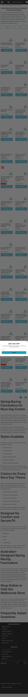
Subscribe (14, 352)
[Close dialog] (27, 341)
